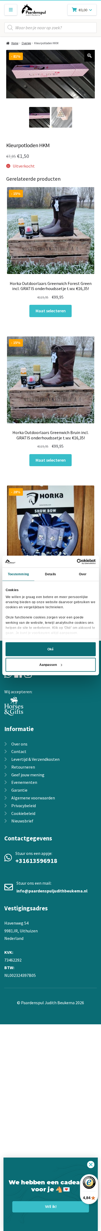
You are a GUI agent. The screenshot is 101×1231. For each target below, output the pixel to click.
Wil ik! (50, 1206)
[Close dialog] (90, 1164)
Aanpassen (48, 665)
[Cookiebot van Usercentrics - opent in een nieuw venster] (73, 561)
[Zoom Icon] (89, 56)
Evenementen (24, 782)
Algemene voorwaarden (33, 797)
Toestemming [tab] (18, 574)
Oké (50, 649)
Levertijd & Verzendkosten (35, 759)
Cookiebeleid (23, 813)
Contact (18, 751)
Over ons (19, 744)
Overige (26, 43)
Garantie (19, 790)
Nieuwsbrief (22, 821)
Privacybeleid (23, 805)
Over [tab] (82, 574)
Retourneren (23, 767)
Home (14, 43)
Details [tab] (50, 574)
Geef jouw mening (27, 774)
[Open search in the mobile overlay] (50, 27)
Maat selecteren (51, 310)
